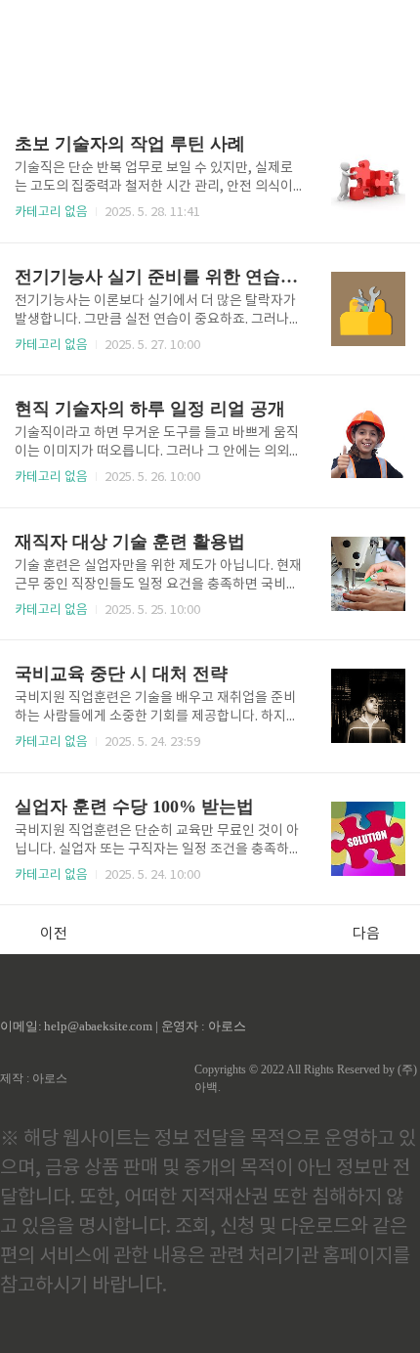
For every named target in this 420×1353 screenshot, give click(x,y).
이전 (53, 934)
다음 (366, 934)
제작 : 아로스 (33, 1078)
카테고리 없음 (51, 212)
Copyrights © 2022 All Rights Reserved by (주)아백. (305, 1078)
